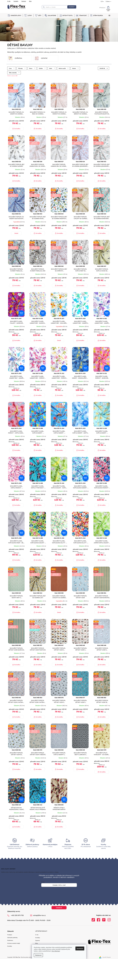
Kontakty (16, 1)
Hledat (72, 7)
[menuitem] (15, 15)
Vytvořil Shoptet (106, 957)
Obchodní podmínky (12, 937)
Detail (16, 233)
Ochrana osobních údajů (13, 943)
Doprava (23, 1)
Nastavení (38, 955)
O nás (8, 1)
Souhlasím (80, 948)
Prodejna (9, 934)
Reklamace (10, 940)
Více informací (55, 951)
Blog (30, 1)
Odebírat (59, 908)
